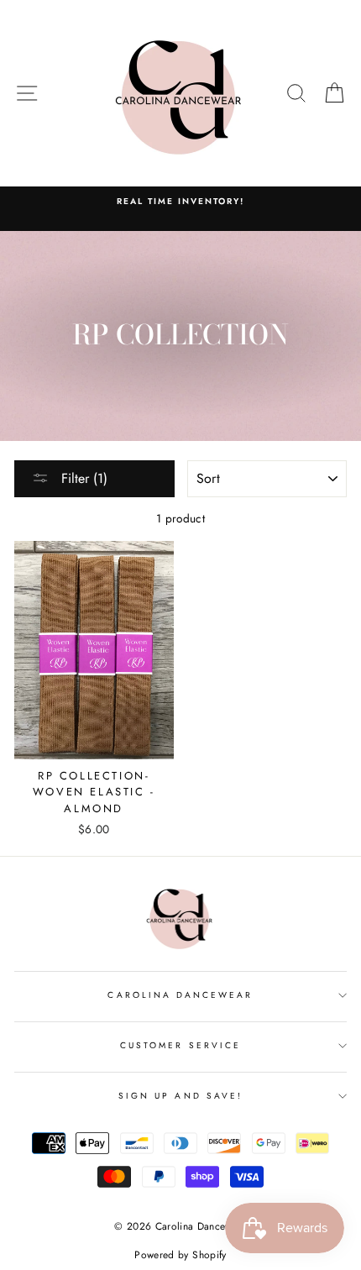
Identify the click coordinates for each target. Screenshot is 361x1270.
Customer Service (180, 1045)
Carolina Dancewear (180, 995)
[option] (180, 201)
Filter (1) (82, 478)
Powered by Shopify (180, 1254)
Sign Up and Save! (180, 1095)
